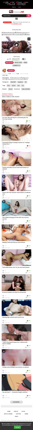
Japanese (20, 82)
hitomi (13, 85)
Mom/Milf (13, 82)
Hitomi (10, 89)
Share (25, 62)
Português (19, 2)
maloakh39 (11, 70)
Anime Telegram (22, 4)
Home (8, 411)
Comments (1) (16, 65)
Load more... (16, 402)
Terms (26, 414)
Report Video (18, 62)
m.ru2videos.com (16, 24)
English (26, 2)
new (19, 85)
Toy (23, 85)
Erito (8, 85)
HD (25, 82)
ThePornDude (12, 4)
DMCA (16, 416)
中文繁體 (6, 2)
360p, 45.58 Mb (26, 89)
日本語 (12, 2)
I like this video (8, 59)
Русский (8, 3)
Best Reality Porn (22, 3)
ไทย (14, 3)
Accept (17, 427)
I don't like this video (10, 59)
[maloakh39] (4, 70)
